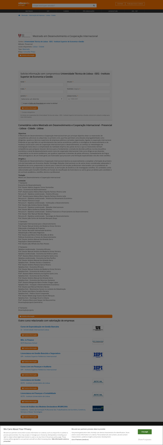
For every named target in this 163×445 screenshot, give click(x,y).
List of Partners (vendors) (80, 440)
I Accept (144, 432)
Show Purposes (144, 439)
